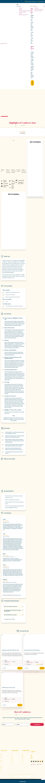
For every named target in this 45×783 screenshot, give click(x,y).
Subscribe (37, 724)
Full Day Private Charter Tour (8, 687)
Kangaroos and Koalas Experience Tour (10, 650)
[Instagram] (35, 761)
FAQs (12, 619)
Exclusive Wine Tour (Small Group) (32, 650)
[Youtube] (40, 761)
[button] (17, 5)
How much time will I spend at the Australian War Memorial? (12, 611)
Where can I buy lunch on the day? (10, 606)
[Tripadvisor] (38, 761)
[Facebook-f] (31, 761)
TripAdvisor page (18, 595)
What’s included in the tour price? (10, 614)
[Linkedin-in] (42, 761)
